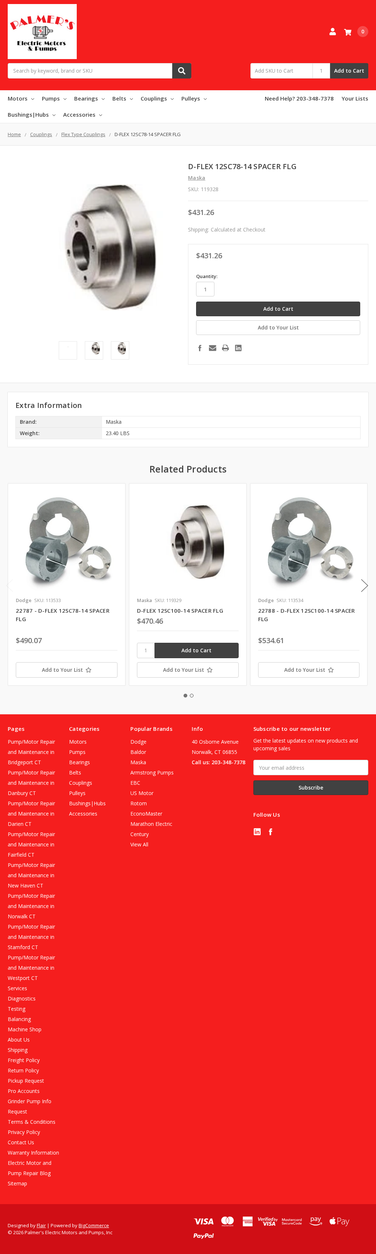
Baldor (138, 751)
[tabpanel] (66, 584)
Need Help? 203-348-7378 (299, 98)
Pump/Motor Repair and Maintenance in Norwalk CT (31, 906)
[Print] (225, 347)
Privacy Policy (24, 1132)
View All (139, 844)
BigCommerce (94, 1225)
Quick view (66, 542)
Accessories (79, 114)
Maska (138, 762)
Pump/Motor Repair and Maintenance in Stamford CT (31, 937)
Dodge (138, 741)
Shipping (18, 1049)
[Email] (212, 347)
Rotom (138, 803)
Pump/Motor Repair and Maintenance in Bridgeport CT (31, 752)
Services (17, 988)
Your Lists (354, 98)
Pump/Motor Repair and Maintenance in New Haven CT (31, 875)
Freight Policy (24, 1060)
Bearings (86, 98)
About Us (19, 1039)
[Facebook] (199, 347)
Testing (16, 1008)
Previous (9, 586)
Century (139, 834)
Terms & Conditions (31, 1121)
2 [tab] (192, 695)
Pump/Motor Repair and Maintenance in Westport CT (31, 967)
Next (364, 586)
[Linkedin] (238, 347)
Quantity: (206, 276)
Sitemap (17, 1183)
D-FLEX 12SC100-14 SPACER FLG (180, 610)
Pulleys (190, 98)
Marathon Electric (151, 823)
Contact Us (21, 1142)
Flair (41, 1225)
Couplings (154, 98)
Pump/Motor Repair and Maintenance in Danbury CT (31, 782)
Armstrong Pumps (152, 772)
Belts (119, 98)
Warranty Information (33, 1152)
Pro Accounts (24, 1090)
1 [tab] (185, 695)
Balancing (19, 1019)
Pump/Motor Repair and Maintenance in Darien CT (31, 813)
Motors (18, 98)
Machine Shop (24, 1029)
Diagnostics (22, 998)
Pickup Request (26, 1080)
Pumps (51, 98)
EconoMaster (146, 813)
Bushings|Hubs (28, 114)
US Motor (141, 793)
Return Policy (23, 1070)
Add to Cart (349, 70)
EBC (135, 782)
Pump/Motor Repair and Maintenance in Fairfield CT (31, 844)
